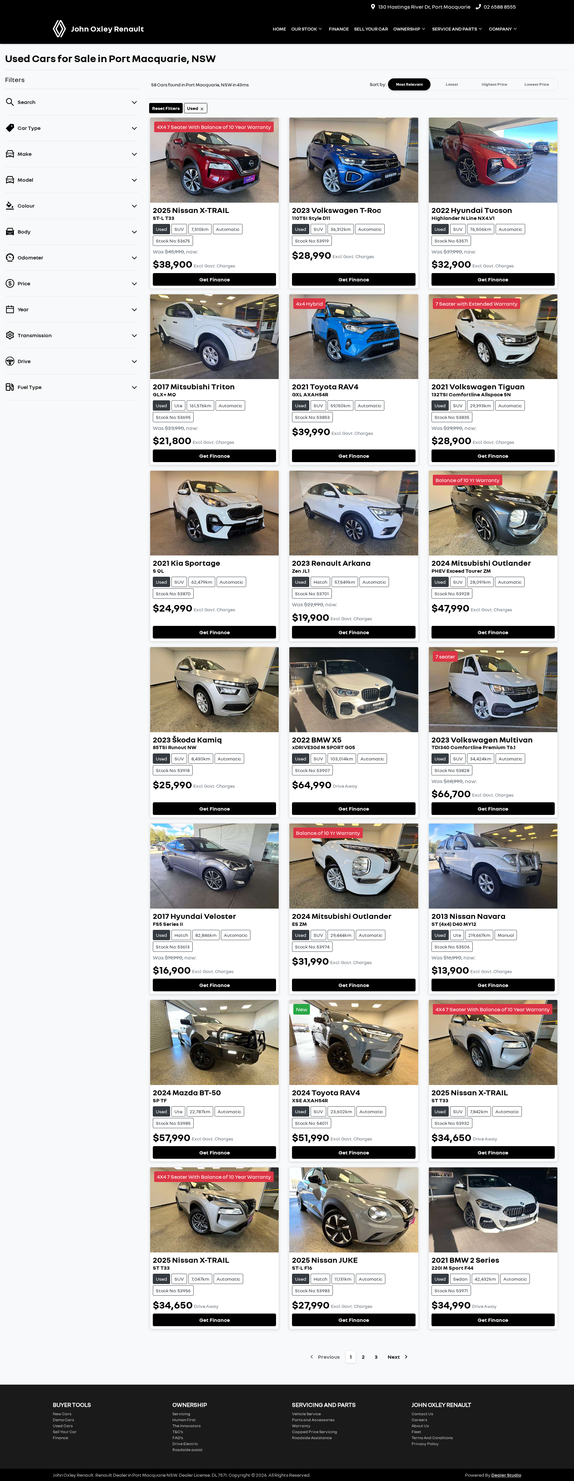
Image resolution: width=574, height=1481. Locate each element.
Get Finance (214, 279)
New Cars (62, 1413)
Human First (184, 1419)
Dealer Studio (506, 1475)
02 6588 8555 (500, 6)
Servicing (181, 1413)
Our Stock (304, 29)
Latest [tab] (452, 84)
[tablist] (473, 84)
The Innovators (186, 1425)
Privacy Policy (425, 1443)
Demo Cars (63, 1419)
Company (500, 29)
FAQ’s (177, 1437)
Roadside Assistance (312, 1437)
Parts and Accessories (313, 1419)
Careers (419, 1419)
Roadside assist (187, 1449)
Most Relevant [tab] (409, 84)
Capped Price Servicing (314, 1431)
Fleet (416, 1431)
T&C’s (177, 1431)
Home (279, 29)
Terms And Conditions (432, 1437)
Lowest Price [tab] (537, 84)
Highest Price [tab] (494, 84)
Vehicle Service (306, 1413)
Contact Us (422, 1413)
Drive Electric (185, 1443)
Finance (339, 29)
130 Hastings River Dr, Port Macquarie (424, 6)
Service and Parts (454, 29)
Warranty (301, 1425)
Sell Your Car (371, 29)
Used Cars (63, 1425)
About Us (420, 1425)
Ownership (406, 29)
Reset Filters (166, 108)
